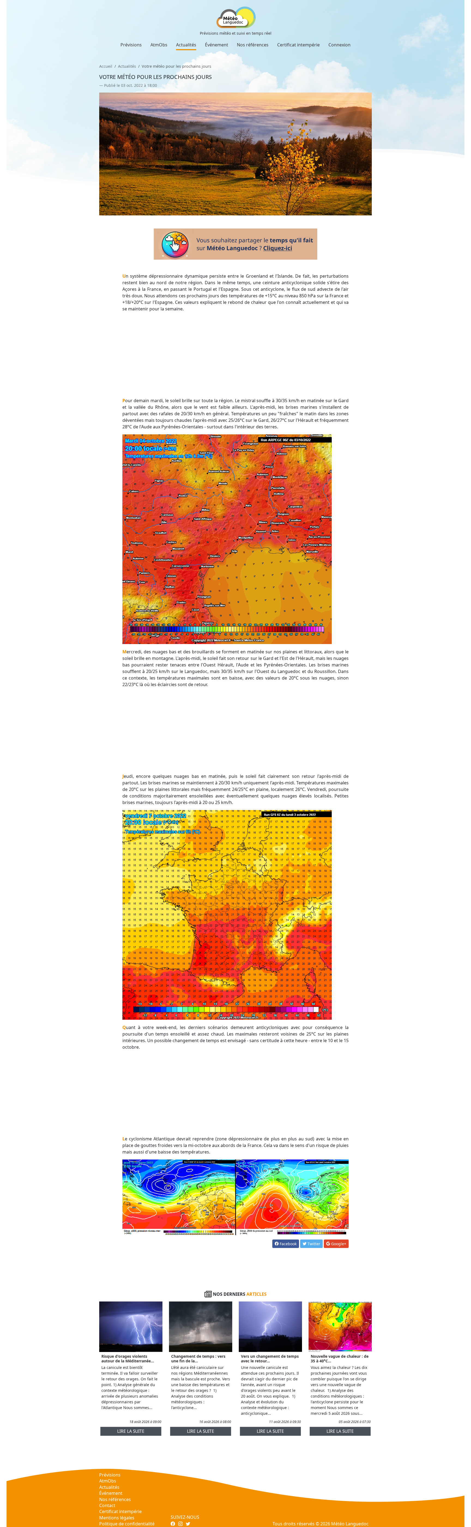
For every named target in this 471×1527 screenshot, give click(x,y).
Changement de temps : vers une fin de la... (198, 1358)
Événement (216, 45)
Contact (107, 1505)
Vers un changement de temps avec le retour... (270, 1358)
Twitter (313, 1243)
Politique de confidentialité (127, 1524)
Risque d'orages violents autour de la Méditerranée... (127, 1358)
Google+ (338, 1243)
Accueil (105, 66)
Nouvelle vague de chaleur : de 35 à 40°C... (340, 1358)
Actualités (186, 45)
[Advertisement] (235, 354)
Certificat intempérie (298, 45)
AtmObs (158, 45)
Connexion (339, 45)
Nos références (252, 45)
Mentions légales (116, 1518)
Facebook (288, 1243)
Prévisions (131, 45)
